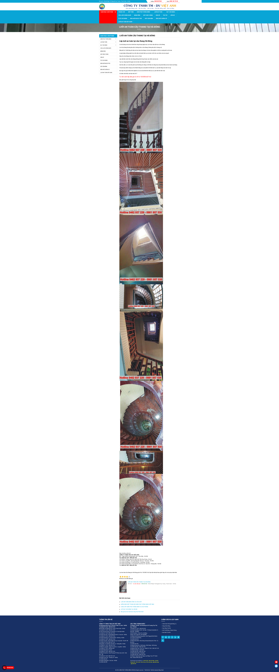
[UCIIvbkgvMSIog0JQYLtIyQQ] (165, 637)
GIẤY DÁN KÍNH (149, 18)
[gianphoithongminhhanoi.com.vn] (162, 637)
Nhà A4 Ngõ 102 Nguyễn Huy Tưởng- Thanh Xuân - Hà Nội (117, 1)
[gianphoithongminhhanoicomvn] (175, 637)
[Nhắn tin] (276, 662)
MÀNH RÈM (137, 15)
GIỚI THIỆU (131, 12)
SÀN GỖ (158, 15)
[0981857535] (276, 666)
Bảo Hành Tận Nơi (166, 632)
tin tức (139, 29)
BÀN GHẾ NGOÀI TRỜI (136, 18)
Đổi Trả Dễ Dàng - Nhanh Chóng (169, 630)
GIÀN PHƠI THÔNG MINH (143, 12)
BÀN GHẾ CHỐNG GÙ (161, 18)
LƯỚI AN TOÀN (158, 12)
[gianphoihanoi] (178, 637)
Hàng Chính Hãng (166, 626)
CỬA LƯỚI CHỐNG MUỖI (124, 15)
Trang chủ (121, 12)
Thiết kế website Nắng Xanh (157, 670)
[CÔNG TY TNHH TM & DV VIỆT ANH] (102, 6)
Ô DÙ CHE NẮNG (122, 18)
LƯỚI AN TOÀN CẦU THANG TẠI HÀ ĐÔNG (137, 36)
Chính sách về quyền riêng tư (169, 623)
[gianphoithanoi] (169, 637)
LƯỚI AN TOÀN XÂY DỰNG (125, 21)
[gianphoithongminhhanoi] (162, 640)
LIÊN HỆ (172, 15)
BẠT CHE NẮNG (171, 12)
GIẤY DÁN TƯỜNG (148, 15)
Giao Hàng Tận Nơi (166, 628)
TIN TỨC (165, 15)
